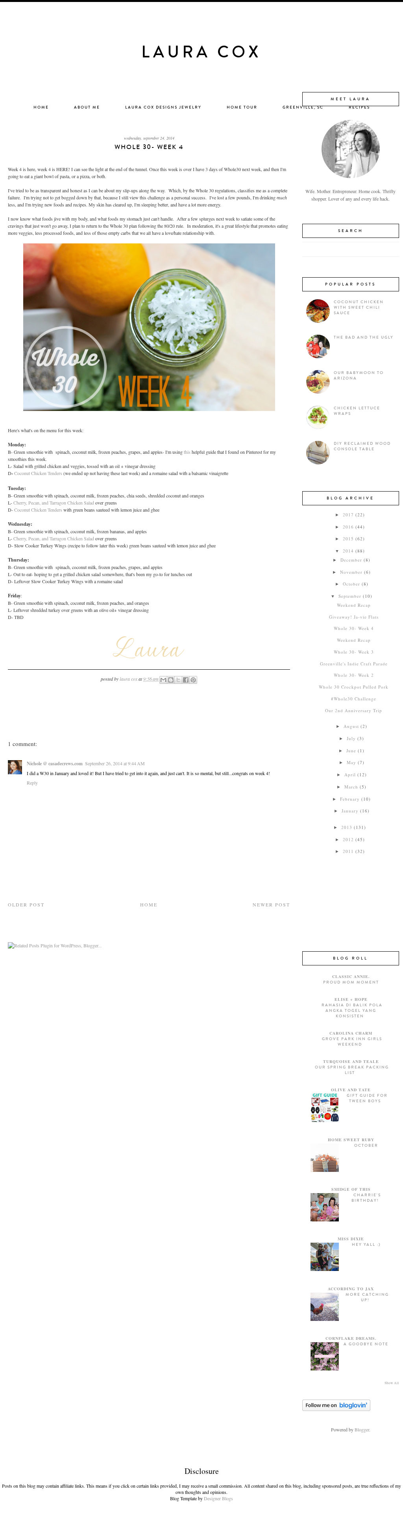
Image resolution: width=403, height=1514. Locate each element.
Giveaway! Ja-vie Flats (354, 617)
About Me (87, 107)
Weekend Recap (354, 605)
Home (41, 107)
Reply (32, 782)
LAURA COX (201, 52)
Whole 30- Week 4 (354, 628)
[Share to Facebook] (186, 680)
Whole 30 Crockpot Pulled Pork (353, 687)
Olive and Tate (351, 1089)
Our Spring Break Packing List (352, 1070)
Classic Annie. (351, 976)
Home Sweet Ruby (351, 1139)
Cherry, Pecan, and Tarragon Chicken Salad (53, 502)
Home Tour (242, 107)
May (351, 762)
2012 (348, 839)
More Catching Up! (367, 1297)
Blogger (362, 1429)
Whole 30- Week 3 (354, 652)
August (351, 726)
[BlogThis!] (171, 680)
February (350, 799)
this (187, 452)
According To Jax (351, 1288)
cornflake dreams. (351, 1338)
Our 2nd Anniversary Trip (353, 710)
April (350, 774)
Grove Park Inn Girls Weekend (352, 1041)
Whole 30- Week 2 (354, 675)
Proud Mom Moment (351, 982)
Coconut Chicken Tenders (38, 473)
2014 (348, 551)
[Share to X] (178, 680)
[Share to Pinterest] (193, 680)
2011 (348, 851)
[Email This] (163, 680)
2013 (346, 827)
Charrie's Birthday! (366, 1197)
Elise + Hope (351, 999)
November (351, 572)
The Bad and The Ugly (364, 337)
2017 (348, 515)
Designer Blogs (218, 1498)
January (350, 811)
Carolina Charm (350, 1033)
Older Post (26, 904)
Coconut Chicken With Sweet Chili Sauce (359, 307)
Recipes (359, 107)
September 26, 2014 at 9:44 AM (115, 763)
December (351, 560)
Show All (392, 1383)
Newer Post (271, 904)
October (351, 584)
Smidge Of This (351, 1189)
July (351, 738)
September (349, 596)
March (351, 787)
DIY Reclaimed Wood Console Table (362, 446)
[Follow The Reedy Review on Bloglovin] (336, 1409)
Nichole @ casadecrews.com (55, 763)
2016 (348, 527)
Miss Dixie (351, 1238)
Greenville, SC (303, 107)
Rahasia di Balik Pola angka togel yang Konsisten (352, 1010)
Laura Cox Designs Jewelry (163, 107)
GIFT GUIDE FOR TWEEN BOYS (367, 1098)
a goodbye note (366, 1344)
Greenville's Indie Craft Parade (354, 664)
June (351, 750)
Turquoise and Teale (351, 1061)
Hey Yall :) (366, 1244)
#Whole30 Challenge (353, 699)
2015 (348, 539)
